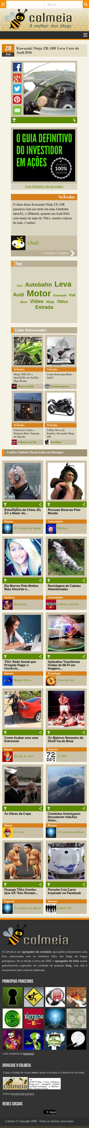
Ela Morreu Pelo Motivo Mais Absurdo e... (21, 587)
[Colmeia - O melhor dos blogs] (16, 29)
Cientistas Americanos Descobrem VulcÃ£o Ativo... (64, 817)
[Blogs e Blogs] (12, 1027)
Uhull (33, 243)
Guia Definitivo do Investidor (44, 186)
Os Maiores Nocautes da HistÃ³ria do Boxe (65, 739)
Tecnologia (54, 673)
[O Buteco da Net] (34, 1027)
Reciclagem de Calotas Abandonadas (64, 587)
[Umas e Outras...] (76, 1027)
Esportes (53, 749)
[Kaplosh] (76, 1005)
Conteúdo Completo (55, 253)
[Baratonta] (12, 1048)
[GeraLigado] (55, 1048)
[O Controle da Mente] (55, 1027)
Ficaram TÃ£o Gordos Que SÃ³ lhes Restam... (21, 891)
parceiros (28, 1053)
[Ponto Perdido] (12, 1005)
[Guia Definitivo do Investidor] (44, 180)
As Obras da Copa (17, 813)
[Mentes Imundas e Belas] (76, 1048)
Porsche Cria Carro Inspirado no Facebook (64, 891)
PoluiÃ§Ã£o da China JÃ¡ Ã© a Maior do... (22, 511)
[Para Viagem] (34, 1005)
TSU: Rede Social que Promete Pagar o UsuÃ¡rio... (20, 665)
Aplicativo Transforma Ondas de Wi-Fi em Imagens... (64, 665)
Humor (8, 749)
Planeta (8, 521)
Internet (9, 673)
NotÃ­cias (9, 597)
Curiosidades (55, 521)
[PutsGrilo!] (34, 1048)
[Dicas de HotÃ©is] (55, 1005)
